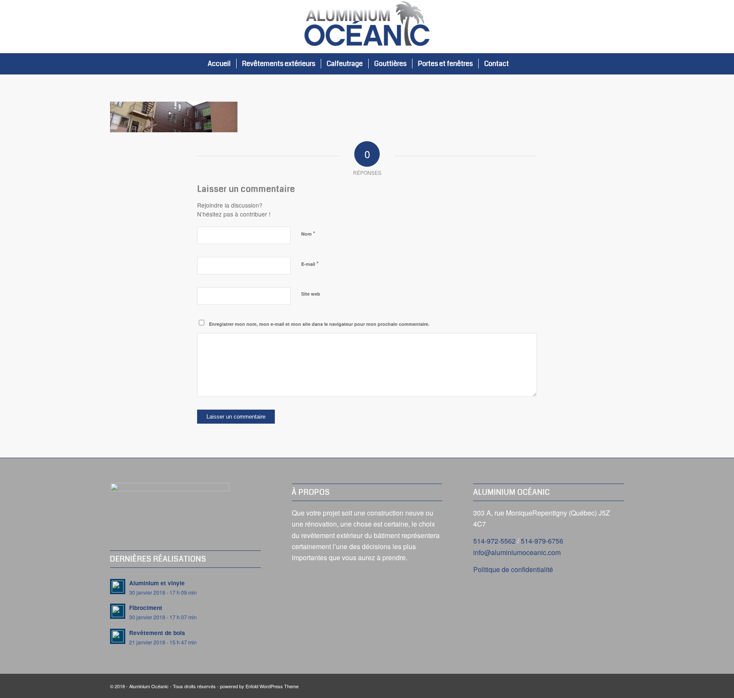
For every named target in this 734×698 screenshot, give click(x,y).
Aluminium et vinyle (157, 583)
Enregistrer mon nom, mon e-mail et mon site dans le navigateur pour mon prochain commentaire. (319, 324)
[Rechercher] (523, 63)
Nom (308, 233)
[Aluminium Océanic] (367, 26)
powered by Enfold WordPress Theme (259, 686)
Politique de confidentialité (513, 569)
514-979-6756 (542, 541)
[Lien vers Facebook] (617, 26)
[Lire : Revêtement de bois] (117, 636)
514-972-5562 (494, 541)
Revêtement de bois (157, 633)
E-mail (310, 263)
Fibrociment (145, 608)
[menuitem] (219, 63)
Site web (310, 294)
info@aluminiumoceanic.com (517, 552)
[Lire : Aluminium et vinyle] (117, 586)
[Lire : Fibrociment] (117, 611)
